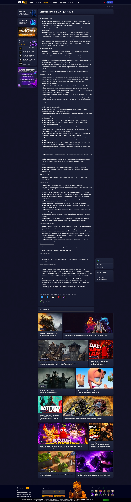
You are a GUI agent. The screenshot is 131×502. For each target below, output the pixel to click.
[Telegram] (47, 297)
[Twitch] (64, 297)
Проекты (38, 2)
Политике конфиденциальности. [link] (86, 499)
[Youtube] (58, 297)
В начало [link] (101, 277)
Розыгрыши (62, 2)
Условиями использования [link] (64, 500)
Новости (45, 2)
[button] (104, 2)
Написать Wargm (47, 496)
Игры (77, 2)
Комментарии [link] (103, 279)
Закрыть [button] (106, 499)
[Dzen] (53, 297)
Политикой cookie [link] (74, 500)
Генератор (71, 2)
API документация (59, 496)
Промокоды (53, 2)
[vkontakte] (42, 297)
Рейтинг (31, 2)
